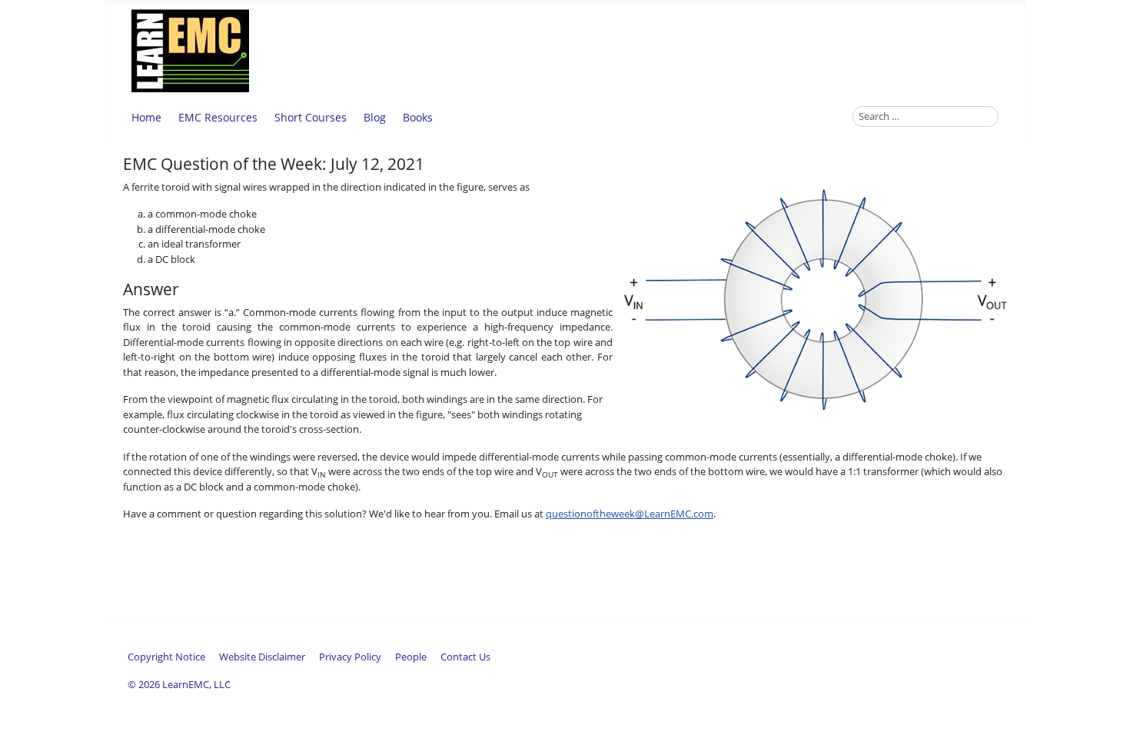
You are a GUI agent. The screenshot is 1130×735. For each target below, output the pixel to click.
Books (418, 117)
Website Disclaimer (262, 656)
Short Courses (310, 117)
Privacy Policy (350, 656)
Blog (375, 117)
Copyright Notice (166, 656)
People (411, 656)
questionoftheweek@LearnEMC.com (629, 513)
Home (146, 117)
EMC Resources (218, 117)
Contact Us (465, 656)
